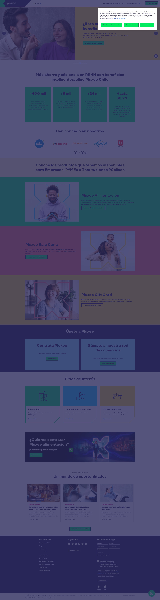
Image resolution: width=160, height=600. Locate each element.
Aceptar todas (147, 24)
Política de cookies (120, 18)
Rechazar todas (131, 24)
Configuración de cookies (111, 24)
